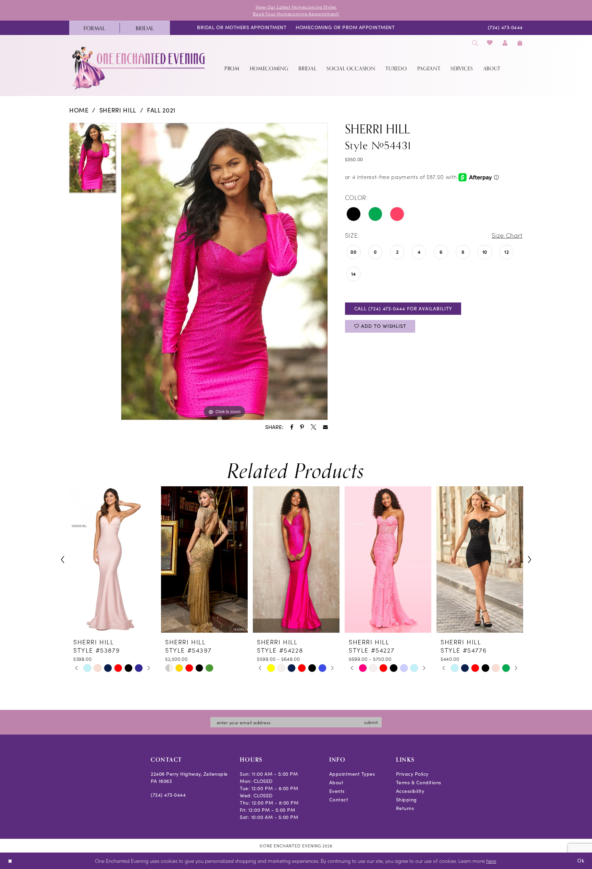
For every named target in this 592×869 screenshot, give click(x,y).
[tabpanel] (92, 160)
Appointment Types (352, 774)
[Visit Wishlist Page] (490, 42)
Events (337, 791)
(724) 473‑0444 (168, 794)
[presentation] (112, 559)
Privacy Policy (412, 774)
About (336, 782)
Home (79, 110)
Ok (580, 860)
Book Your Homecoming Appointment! (296, 13)
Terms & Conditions (418, 782)
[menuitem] (94, 28)
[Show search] (474, 42)
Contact (338, 799)
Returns (405, 808)
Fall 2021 (161, 110)
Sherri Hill (117, 110)
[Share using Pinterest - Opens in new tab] (302, 427)
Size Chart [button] (507, 235)
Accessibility (410, 791)
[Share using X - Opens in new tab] (313, 427)
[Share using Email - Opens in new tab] (325, 427)
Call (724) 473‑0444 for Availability (403, 308)
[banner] (139, 68)
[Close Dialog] (10, 861)
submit (371, 722)
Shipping (406, 799)
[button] (505, 42)
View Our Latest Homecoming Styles (296, 6)
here (491, 860)
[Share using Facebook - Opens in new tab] (291, 427)
